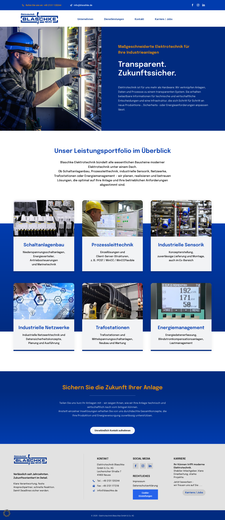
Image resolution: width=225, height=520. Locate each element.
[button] (6, 513)
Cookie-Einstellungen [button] (145, 494)
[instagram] (198, 5)
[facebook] (192, 5)
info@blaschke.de (107, 490)
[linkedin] (203, 5)
